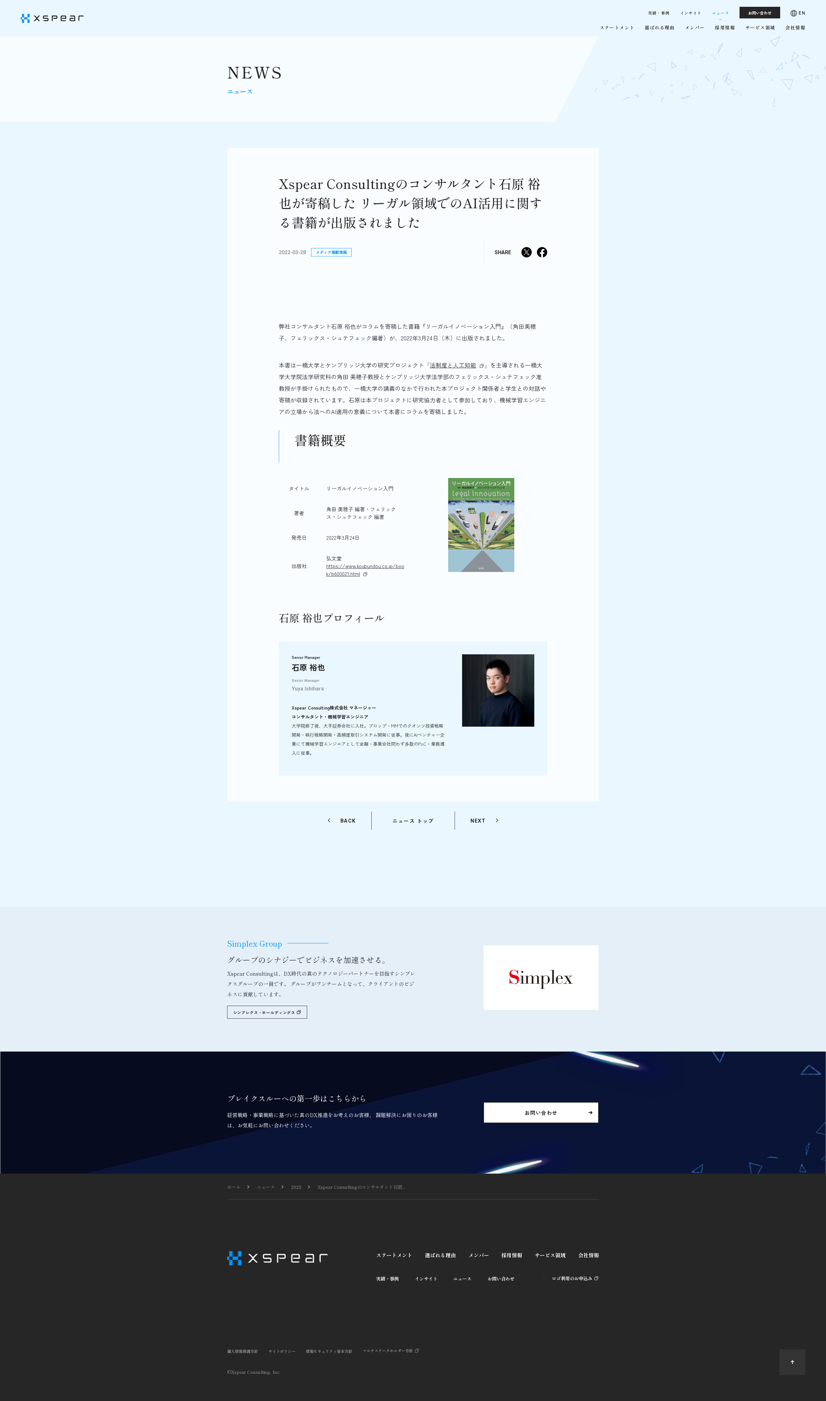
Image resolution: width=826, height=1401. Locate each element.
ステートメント (394, 1255)
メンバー (478, 1255)
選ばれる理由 (440, 1255)
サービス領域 (550, 1255)
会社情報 (588, 1255)
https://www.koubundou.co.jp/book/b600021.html (365, 569)
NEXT (478, 820)
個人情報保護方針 (242, 1351)
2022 (296, 1187)
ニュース (266, 1187)
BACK (348, 820)
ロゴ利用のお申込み (572, 1278)
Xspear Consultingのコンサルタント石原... (361, 1187)
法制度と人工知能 (453, 365)
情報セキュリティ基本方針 (329, 1351)
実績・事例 (387, 1278)
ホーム (234, 1187)
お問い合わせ (501, 1278)
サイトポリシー (282, 1351)
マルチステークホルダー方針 (388, 1350)
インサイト (426, 1278)
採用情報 (511, 1255)
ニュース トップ (413, 821)
